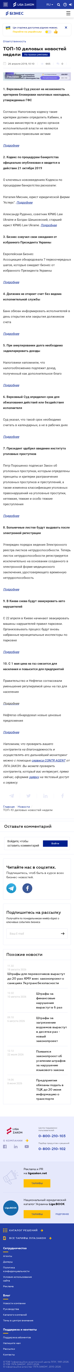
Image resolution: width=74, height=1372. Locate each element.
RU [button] (48, 4)
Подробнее (62, 1214)
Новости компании (14, 1303)
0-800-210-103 (52, 1136)
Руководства (11, 1309)
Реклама (8, 1286)
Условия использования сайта (17, 1279)
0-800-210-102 (52, 1149)
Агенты (7, 1256)
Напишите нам (12, 1343)
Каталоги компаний (15, 1314)
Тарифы (37, 1183)
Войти (55, 843)
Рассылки (9, 1348)
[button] (5, 4)
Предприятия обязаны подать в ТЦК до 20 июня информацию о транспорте (50, 1089)
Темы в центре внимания (18, 1320)
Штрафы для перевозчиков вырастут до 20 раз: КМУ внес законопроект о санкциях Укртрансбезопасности (36, 978)
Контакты (9, 1354)
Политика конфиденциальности (16, 1269)
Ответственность (14, 41)
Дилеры (8, 1261)
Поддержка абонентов (17, 1337)
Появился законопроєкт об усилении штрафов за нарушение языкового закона (51, 1060)
